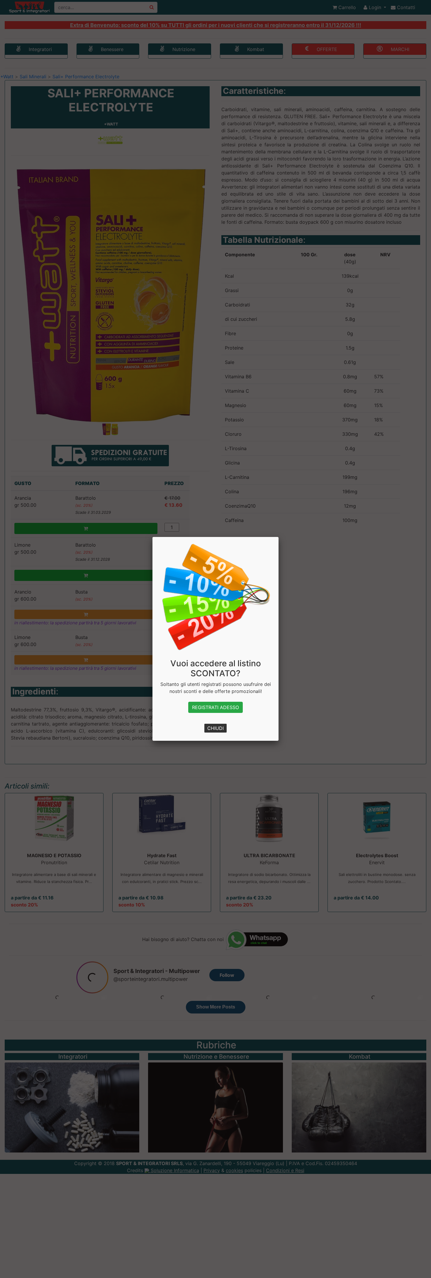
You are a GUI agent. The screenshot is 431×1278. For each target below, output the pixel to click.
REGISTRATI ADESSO (215, 707)
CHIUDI (215, 728)
